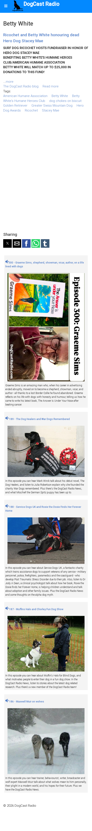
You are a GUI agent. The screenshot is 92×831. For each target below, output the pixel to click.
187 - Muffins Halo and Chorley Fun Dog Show (36, 609)
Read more (51, 86)
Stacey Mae (50, 110)
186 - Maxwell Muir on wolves (26, 701)
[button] (7, 243)
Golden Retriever (15, 105)
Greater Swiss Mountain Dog (52, 105)
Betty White (60, 96)
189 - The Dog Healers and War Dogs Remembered (39, 419)
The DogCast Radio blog (21, 86)
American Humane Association (25, 96)
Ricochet (31, 110)
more (9, 82)
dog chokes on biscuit (65, 101)
